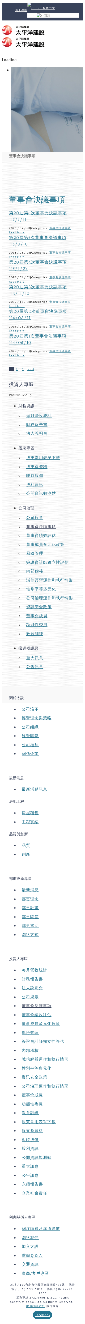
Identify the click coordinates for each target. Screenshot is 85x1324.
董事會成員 (36, 615)
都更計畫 (30, 907)
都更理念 (30, 899)
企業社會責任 (34, 1193)
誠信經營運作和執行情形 (49, 580)
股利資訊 (34, 484)
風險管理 (34, 553)
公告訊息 (34, 666)
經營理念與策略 (36, 718)
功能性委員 (36, 624)
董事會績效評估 (41, 535)
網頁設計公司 (35, 1306)
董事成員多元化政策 (45, 544)
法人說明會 (36, 433)
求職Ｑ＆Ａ (32, 1255)
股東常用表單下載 (43, 457)
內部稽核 (34, 571)
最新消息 (30, 889)
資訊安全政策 (39, 606)
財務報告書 (36, 424)
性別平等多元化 (41, 589)
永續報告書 (32, 1184)
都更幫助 (30, 925)
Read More (17, 232)
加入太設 (30, 1246)
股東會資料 (36, 466)
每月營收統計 (39, 415)
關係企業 (30, 753)
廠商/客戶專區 (35, 1273)
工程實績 (30, 821)
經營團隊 (30, 735)
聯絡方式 (30, 934)
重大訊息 (34, 658)
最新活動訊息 (34, 789)
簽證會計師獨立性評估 (47, 562)
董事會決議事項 (60, 228)
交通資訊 (30, 1264)
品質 (26, 845)
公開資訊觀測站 (41, 493)
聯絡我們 (30, 1237)
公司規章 (34, 517)
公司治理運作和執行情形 (49, 598)
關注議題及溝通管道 (41, 1228)
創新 (26, 854)
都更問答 (30, 916)
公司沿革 (30, 709)
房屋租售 (30, 812)
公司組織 (30, 727)
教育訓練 (34, 633)
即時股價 (34, 475)
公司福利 (30, 744)
